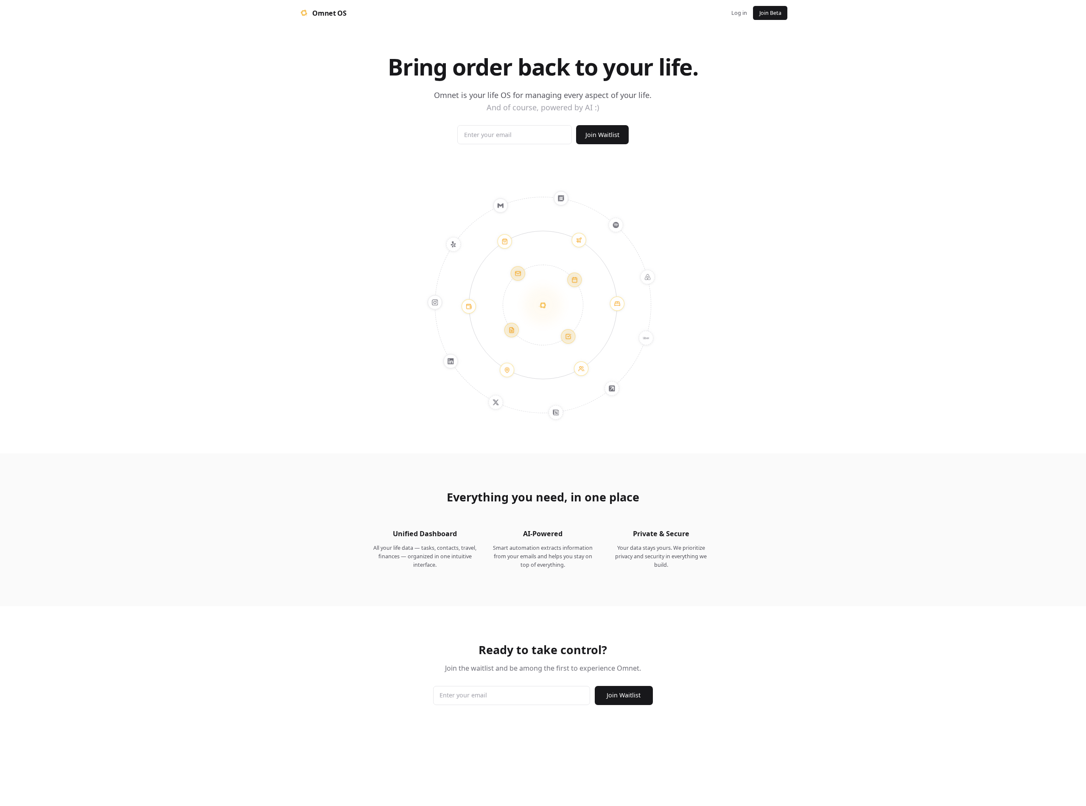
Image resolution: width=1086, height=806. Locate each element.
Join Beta (770, 13)
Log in (739, 13)
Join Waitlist (602, 135)
